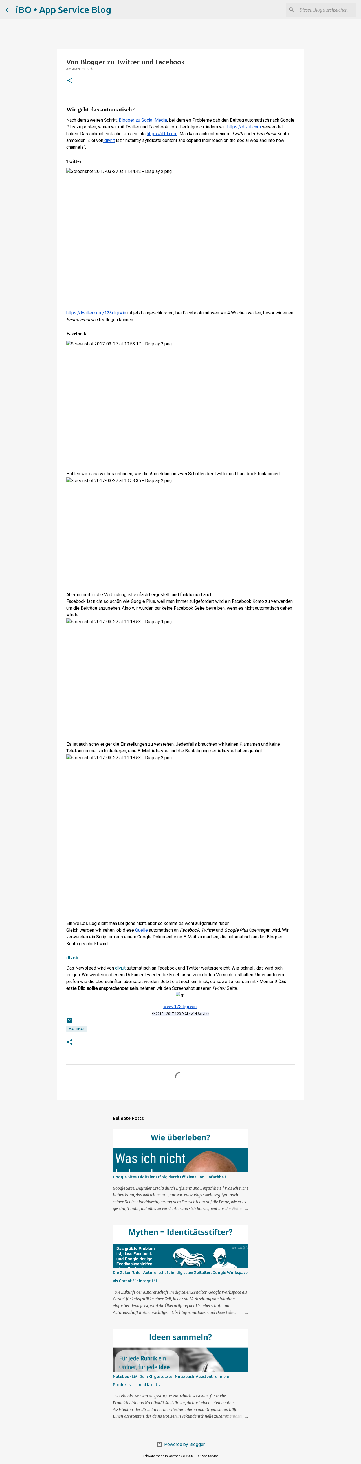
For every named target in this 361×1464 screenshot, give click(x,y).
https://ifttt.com (162, 133)
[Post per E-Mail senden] (69, 1022)
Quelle (141, 930)
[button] (69, 81)
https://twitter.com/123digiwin (96, 313)
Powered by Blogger (184, 1444)
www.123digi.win (180, 1006)
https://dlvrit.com (244, 127)
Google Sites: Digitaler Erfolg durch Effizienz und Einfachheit (169, 1177)
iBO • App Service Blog (63, 10)
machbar (77, 1029)
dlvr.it (109, 140)
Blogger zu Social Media (143, 120)
